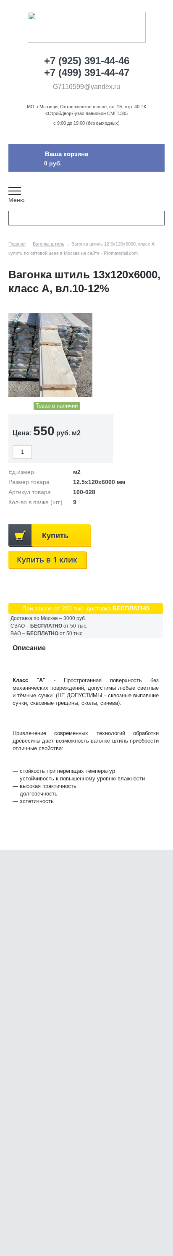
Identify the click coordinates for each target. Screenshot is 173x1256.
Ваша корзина (66, 153)
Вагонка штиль (48, 243)
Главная (17, 243)
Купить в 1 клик (47, 560)
